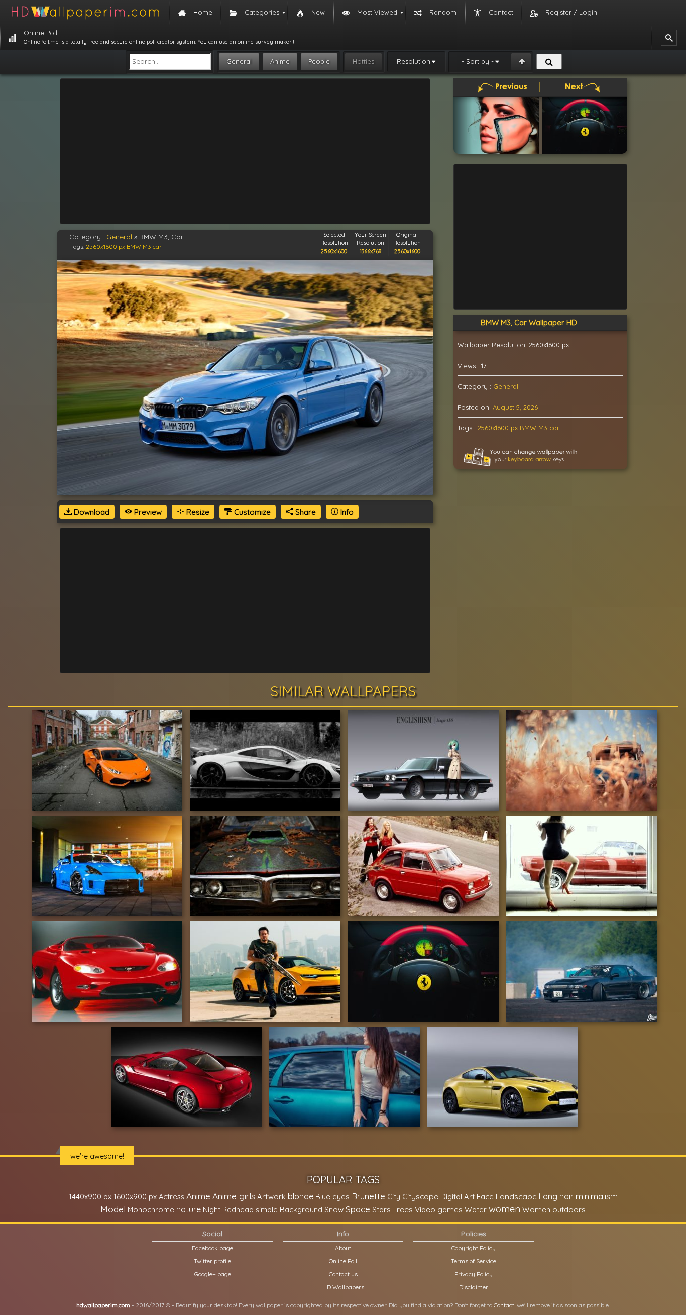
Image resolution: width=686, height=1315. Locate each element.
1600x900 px (135, 1196)
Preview (147, 512)
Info (346, 512)
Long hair (556, 1196)
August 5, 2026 (515, 407)
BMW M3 (139, 246)
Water (476, 1210)
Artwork (271, 1196)
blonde (300, 1196)
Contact (504, 1305)
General (239, 61)
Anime (280, 61)
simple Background (289, 1210)
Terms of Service (473, 1261)
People (319, 61)
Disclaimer (473, 1287)
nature (188, 1209)
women (504, 1209)
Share (304, 512)
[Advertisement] (245, 151)
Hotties (363, 61)
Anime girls (233, 1196)
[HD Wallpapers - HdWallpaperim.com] (85, 12)
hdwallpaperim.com (103, 1305)
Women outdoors (554, 1210)
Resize (196, 512)
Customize (251, 512)
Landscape (516, 1196)
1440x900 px (90, 1196)
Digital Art (457, 1196)
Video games (439, 1210)
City (393, 1196)
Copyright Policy (473, 1248)
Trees (403, 1209)
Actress (171, 1196)
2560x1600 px (105, 246)
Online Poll (343, 1261)
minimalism (597, 1196)
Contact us (343, 1274)
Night (211, 1210)
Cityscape (420, 1196)
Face (485, 1196)
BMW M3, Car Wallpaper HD (529, 322)
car (157, 246)
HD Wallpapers (343, 1287)
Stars (381, 1210)
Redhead (238, 1210)
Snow (334, 1210)
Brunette (368, 1196)
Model (113, 1209)
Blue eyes (332, 1196)
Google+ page (212, 1274)
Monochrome (151, 1210)
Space (358, 1209)
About (343, 1248)
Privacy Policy (473, 1274)
